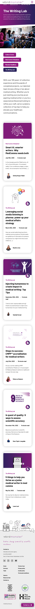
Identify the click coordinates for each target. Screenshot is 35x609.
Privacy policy (21, 568)
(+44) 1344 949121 (7, 554)
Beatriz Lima (16, 248)
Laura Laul (16, 506)
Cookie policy (21, 570)
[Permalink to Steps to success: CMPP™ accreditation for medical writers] (17, 351)
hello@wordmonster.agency (10, 551)
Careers (5, 575)
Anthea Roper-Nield (18, 175)
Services (5, 568)
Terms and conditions (23, 573)
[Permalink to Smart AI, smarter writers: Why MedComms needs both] (17, 147)
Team (4, 570)
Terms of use (21, 566)
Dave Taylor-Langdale (19, 441)
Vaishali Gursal (17, 315)
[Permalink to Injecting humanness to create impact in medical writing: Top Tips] (17, 285)
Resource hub (14, 4)
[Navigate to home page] (12, 2)
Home (5, 4)
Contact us (6, 580)
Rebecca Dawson (18, 379)
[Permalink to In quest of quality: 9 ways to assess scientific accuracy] (17, 414)
